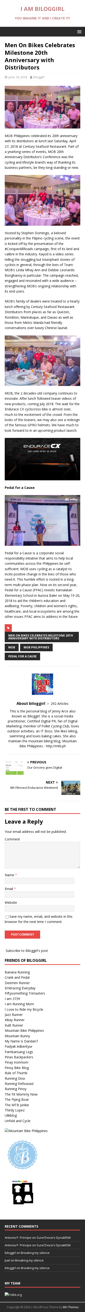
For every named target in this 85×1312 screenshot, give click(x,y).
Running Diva (15, 1078)
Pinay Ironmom (16, 1062)
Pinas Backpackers (19, 1057)
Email (9, 888)
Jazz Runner (14, 1014)
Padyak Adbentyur (18, 1046)
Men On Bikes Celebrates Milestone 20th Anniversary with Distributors (40, 636)
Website (11, 902)
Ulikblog (11, 1115)
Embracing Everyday (20, 988)
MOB (11, 647)
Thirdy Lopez (15, 1110)
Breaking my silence (35, 1253)
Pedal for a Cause (22, 656)
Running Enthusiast (19, 1083)
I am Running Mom (19, 1004)
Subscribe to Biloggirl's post (27, 950)
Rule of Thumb (16, 1073)
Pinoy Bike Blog (17, 1067)
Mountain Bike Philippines (24, 1030)
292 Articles (59, 703)
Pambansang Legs (19, 1052)
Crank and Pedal (17, 977)
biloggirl (38, 77)
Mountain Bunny (17, 1036)
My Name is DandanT (21, 1041)
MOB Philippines (36, 647)
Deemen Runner (17, 983)
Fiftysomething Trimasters (25, 993)
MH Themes (71, 1307)
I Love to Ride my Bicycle (24, 1009)
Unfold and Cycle (17, 1121)
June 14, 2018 (17, 77)
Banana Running (17, 972)
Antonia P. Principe (18, 1237)
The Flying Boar (17, 1099)
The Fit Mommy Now (21, 1094)
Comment (12, 839)
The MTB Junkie (17, 1105)
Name (10, 875)
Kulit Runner (14, 1025)
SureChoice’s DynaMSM (54, 1237)
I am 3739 (12, 998)
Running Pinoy (15, 1089)
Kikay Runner (15, 1020)
